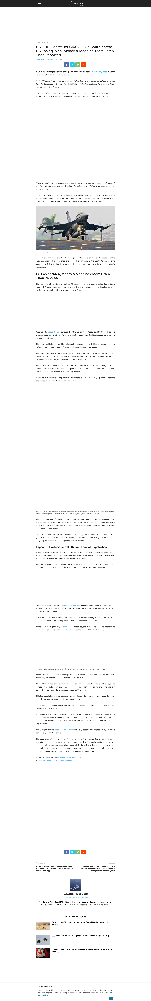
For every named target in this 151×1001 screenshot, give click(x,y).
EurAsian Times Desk (45, 59)
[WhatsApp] (77, 64)
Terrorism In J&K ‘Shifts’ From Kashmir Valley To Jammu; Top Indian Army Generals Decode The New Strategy (54, 868)
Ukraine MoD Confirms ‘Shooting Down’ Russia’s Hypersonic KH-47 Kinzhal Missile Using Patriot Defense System (98, 868)
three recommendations (65, 730)
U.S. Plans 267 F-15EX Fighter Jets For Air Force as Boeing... (81, 936)
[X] (72, 64)
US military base (99, 72)
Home (38, 42)
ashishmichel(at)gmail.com (69, 757)
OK (111, 998)
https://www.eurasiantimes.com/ (75, 897)
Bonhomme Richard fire (70, 605)
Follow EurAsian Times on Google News (55, 760)
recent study (54, 332)
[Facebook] (66, 64)
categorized (66, 627)
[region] (75, 25)
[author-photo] (75, 891)
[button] (39, 3)
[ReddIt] (83, 64)
